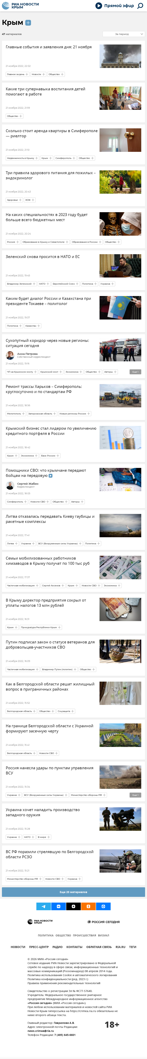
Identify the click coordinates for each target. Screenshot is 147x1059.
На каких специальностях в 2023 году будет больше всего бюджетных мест (47, 217)
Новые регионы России (73, 413)
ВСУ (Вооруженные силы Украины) (58, 543)
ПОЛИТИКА (46, 936)
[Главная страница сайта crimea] (20, 5)
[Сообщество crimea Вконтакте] (58, 906)
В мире (42, 837)
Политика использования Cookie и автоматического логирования (72, 975)
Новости (36, 74)
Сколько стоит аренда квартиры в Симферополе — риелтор (52, 133)
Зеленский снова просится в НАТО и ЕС (43, 256)
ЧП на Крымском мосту (20, 372)
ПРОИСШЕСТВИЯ (84, 936)
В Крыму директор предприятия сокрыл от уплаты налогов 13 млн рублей (46, 603)
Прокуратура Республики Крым (39, 627)
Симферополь (63, 158)
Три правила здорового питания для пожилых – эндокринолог (51, 175)
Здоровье (12, 200)
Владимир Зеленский (19, 283)
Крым (12, 22)
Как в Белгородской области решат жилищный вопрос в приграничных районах (50, 687)
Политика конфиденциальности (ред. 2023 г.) (58, 979)
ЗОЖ (27, 200)
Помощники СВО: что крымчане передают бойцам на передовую (46, 473)
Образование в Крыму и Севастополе (44, 242)
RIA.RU (120, 947)
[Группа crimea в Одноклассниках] (88, 906)
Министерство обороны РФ (86, 795)
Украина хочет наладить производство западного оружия (43, 812)
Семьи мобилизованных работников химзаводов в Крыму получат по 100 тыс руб (48, 561)
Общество (54, 74)
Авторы (108, 372)
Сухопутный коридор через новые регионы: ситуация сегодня (47, 343)
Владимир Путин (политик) (57, 669)
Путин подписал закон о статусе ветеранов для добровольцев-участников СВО (50, 645)
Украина (105, 283)
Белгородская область (19, 711)
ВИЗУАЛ (103, 936)
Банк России (48, 455)
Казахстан (30, 325)
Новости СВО (37, 501)
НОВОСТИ (18, 947)
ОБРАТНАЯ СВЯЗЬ (99, 947)
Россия (11, 242)
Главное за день (15, 74)
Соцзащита (64, 711)
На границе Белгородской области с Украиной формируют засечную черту (49, 728)
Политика (87, 283)
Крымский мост (49, 372)
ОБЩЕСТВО (63, 936)
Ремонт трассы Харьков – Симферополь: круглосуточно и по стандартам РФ (44, 389)
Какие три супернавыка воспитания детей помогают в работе (45, 92)
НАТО (42, 283)
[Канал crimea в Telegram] (43, 906)
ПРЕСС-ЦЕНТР (39, 947)
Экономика (72, 372)
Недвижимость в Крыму (20, 158)
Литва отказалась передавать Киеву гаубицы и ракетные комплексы (50, 519)
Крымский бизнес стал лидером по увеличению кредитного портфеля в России (51, 431)
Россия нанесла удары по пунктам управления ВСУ (49, 770)
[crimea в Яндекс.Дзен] (73, 906)
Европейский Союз (64, 283)
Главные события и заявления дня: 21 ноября (49, 47)
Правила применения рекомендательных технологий (64, 983)
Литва (10, 543)
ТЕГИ (132, 947)
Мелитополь (14, 413)
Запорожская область (40, 413)
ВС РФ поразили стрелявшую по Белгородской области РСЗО (50, 854)
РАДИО (57, 947)
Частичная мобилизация (21, 585)
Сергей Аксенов (51, 585)
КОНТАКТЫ (74, 947)
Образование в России (85, 242)
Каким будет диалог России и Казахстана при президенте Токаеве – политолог (48, 301)
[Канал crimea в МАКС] (103, 906)
